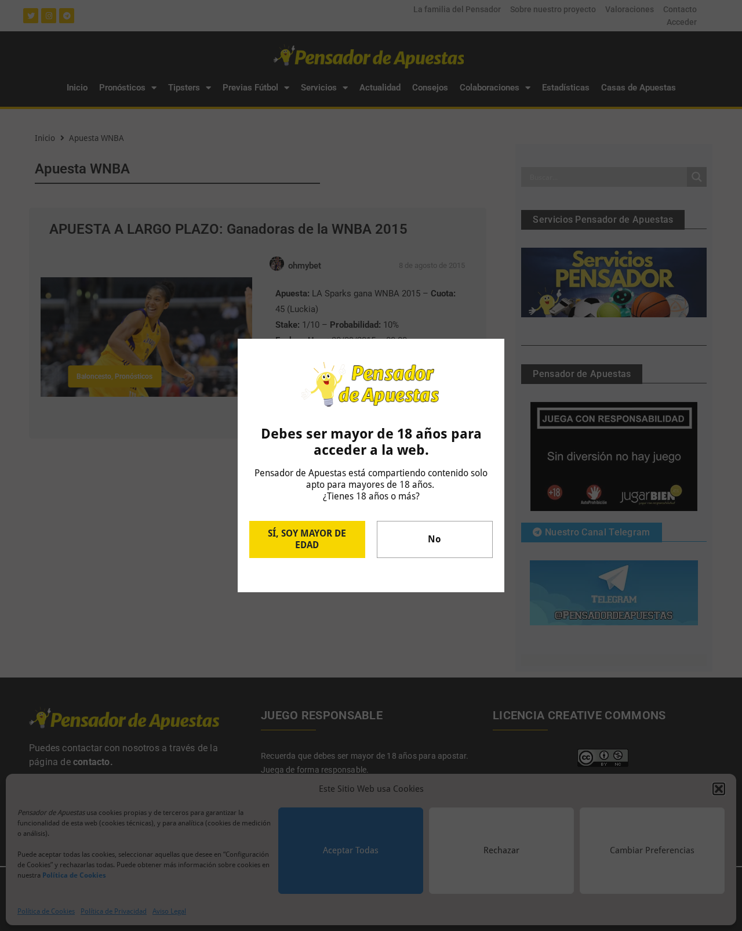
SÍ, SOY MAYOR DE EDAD (307, 539)
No (434, 539)
